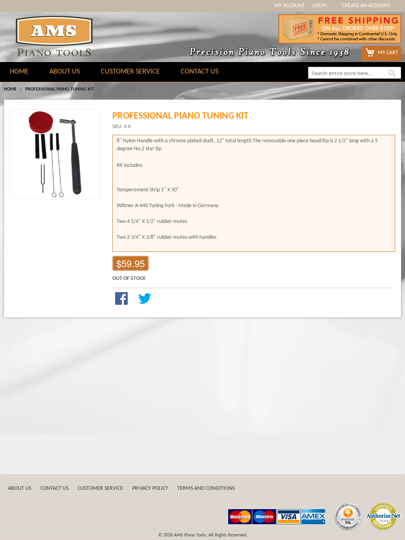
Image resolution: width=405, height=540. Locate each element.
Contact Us (54, 488)
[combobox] (354, 73)
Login (319, 6)
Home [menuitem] (19, 72)
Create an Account (366, 6)
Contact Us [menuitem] (199, 72)
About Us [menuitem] (64, 72)
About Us (19, 488)
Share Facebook (121, 298)
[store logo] (54, 36)
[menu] (202, 72)
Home (10, 89)
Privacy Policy (150, 488)
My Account (289, 6)
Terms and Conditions (206, 488)
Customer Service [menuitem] (130, 72)
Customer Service (100, 488)
